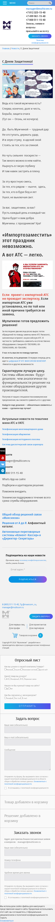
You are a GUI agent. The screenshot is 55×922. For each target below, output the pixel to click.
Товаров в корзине (28, 635)
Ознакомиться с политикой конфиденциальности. (25, 782)
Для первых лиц (17, 624)
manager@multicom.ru (39, 8)
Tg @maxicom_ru (28, 604)
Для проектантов (37, 624)
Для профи (14, 628)
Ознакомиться (6, 920)
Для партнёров (36, 628)
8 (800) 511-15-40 (10, 604)
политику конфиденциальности (33, 560)
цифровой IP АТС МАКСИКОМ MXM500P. (28, 361)
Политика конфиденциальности (40, 41)
